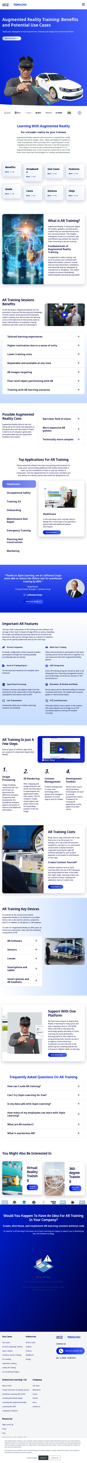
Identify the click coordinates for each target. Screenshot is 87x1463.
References (37, 1390)
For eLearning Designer (10, 1372)
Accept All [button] (43, 1458)
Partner (35, 1398)
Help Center (6, 1425)
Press (35, 1402)
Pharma (28, 1351)
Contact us (36, 1406)
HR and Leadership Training (12, 1347)
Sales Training (7, 1351)
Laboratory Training (9, 1363)
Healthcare (30, 1355)
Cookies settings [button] (32, 1458)
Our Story (36, 1386)
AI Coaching (6, 1359)
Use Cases (6, 1342)
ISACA (65, 147)
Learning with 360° (9, 1406)
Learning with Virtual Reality (12, 1398)
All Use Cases (30, 1342)
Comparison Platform (10, 1411)
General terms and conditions (13, 1437)
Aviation (28, 1347)
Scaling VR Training (9, 1368)
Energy (28, 1359)
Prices (4, 1429)
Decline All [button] (55, 1458)
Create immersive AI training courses (15, 1390)
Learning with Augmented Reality (14, 1402)
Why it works (7, 1386)
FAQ (3, 1433)
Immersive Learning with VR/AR (13, 1394)
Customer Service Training (11, 1355)
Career (35, 1394)
